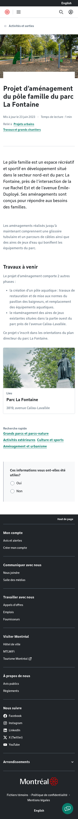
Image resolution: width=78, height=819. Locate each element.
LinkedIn (14, 730)
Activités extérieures (19, 440)
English (66, 3)
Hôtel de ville (11, 644)
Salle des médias (14, 580)
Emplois (8, 612)
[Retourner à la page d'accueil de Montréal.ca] (7, 12)
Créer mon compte (15, 547)
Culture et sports (50, 440)
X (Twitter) (16, 737)
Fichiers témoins (17, 795)
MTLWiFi (9, 651)
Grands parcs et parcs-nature (26, 433)
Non (19, 491)
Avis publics (11, 683)
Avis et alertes (12, 540)
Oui (19, 483)
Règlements (11, 690)
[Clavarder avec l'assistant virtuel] (67, 808)
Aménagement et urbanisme (25, 446)
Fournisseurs (11, 619)
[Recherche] (61, 12)
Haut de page (65, 519)
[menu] (19, 12)
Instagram (15, 723)
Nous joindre (11, 572)
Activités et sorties (21, 26)
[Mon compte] (71, 12)
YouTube (14, 744)
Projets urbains (24, 124)
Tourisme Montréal (15, 658)
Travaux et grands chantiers (22, 129)
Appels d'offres (13, 605)
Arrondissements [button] (16, 762)
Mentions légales (38, 800)
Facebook (15, 715)
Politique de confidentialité (49, 795)
